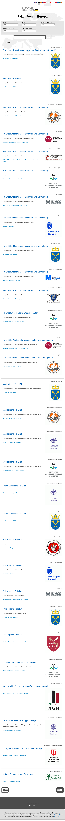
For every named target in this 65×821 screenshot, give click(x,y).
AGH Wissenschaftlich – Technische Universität (15, 693)
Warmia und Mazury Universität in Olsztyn (14, 179)
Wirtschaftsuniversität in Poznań (11, 781)
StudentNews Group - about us (32, 803)
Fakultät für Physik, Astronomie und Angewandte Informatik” (29, 50)
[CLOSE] (57, 816)
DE (39, 4)
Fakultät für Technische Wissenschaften (20, 313)
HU (44, 4)
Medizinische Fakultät (12, 384)
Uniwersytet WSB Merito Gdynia (11, 280)
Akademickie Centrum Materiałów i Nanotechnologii (25, 686)
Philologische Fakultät (12, 539)
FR (43, 4)
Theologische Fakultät (12, 635)
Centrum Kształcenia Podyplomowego (19, 720)
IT (46, 4)
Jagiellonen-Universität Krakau (11, 58)
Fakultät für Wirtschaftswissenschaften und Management (28, 340)
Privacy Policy (58, 815)
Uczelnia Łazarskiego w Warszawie (12, 115)
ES (41, 4)
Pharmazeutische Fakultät (14, 486)
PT (50, 4)
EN (35, 4)
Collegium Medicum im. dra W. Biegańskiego (22, 748)
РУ (52, 4)
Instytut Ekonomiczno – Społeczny (18, 774)
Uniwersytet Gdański (8, 226)
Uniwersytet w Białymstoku (10, 548)
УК (57, 4)
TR (56, 4)
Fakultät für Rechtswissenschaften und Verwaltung (25, 107)
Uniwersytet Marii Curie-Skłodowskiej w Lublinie (15, 205)
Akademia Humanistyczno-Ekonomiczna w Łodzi (15, 142)
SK (54, 4)
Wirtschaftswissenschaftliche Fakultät (19, 662)
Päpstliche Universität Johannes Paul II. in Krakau (16, 641)
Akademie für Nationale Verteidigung (12, 299)
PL (48, 4)
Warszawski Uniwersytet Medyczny (12, 442)
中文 (62, 4)
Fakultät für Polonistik (12, 78)
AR (59, 4)
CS (37, 4)
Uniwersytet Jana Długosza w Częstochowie (14, 755)
